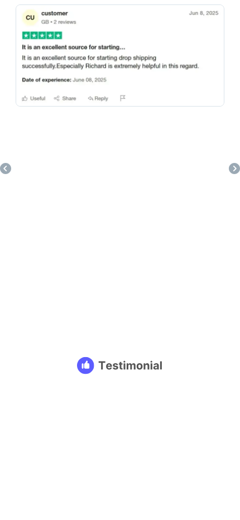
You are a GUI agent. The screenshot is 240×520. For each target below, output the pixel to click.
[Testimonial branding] (120, 365)
